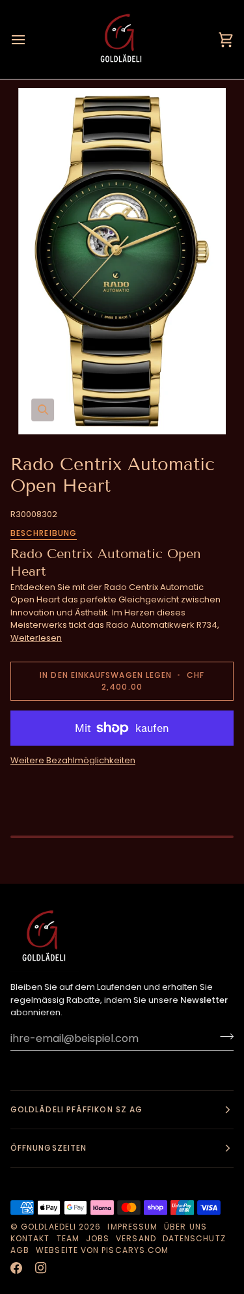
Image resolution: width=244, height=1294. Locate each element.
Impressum (132, 1226)
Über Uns (185, 1226)
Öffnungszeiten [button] (48, 1147)
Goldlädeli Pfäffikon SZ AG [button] (76, 1109)
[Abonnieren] (223, 1036)
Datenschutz (194, 1238)
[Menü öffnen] (29, 39)
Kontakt (30, 1238)
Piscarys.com (135, 1250)
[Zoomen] (122, 261)
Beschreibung (43, 533)
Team (68, 1238)
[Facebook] (16, 1268)
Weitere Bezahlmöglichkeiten (72, 760)
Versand (136, 1238)
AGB (19, 1250)
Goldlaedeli (48, 1226)
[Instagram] (41, 1268)
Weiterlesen (36, 638)
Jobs (97, 1238)
